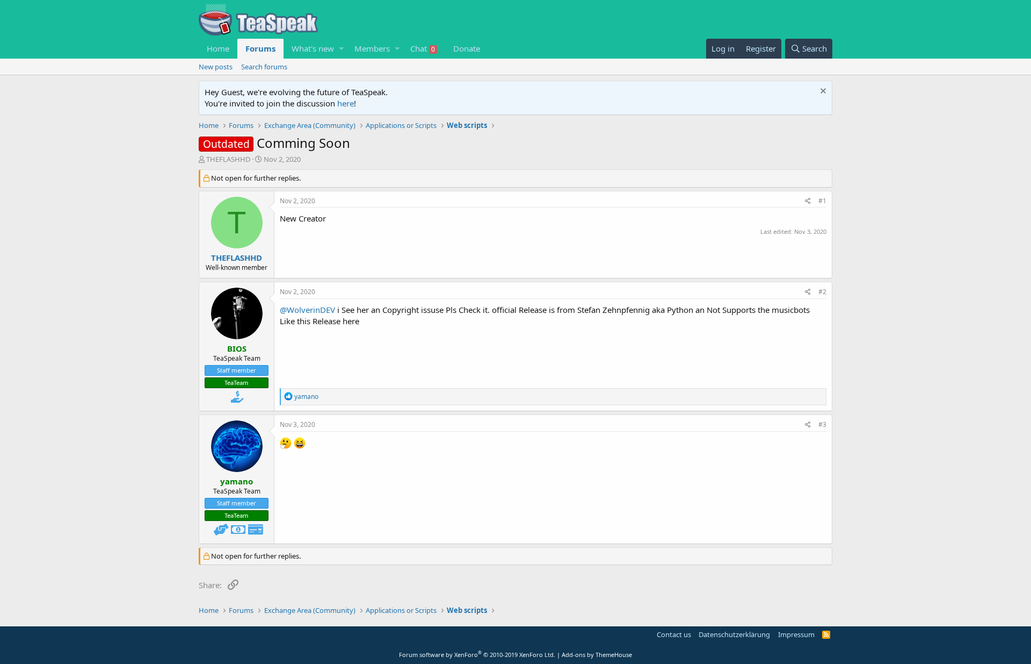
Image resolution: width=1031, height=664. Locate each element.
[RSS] (826, 634)
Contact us (674, 634)
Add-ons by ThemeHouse (597, 655)
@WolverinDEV (307, 309)
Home (218, 48)
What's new (313, 48)
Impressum (796, 634)
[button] (341, 49)
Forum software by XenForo (477, 655)
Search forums (264, 67)
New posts (216, 67)
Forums (260, 48)
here (345, 103)
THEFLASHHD (228, 159)
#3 (822, 424)
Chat (422, 48)
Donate (466, 48)
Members (372, 48)
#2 (822, 291)
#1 (822, 200)
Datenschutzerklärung (734, 634)
